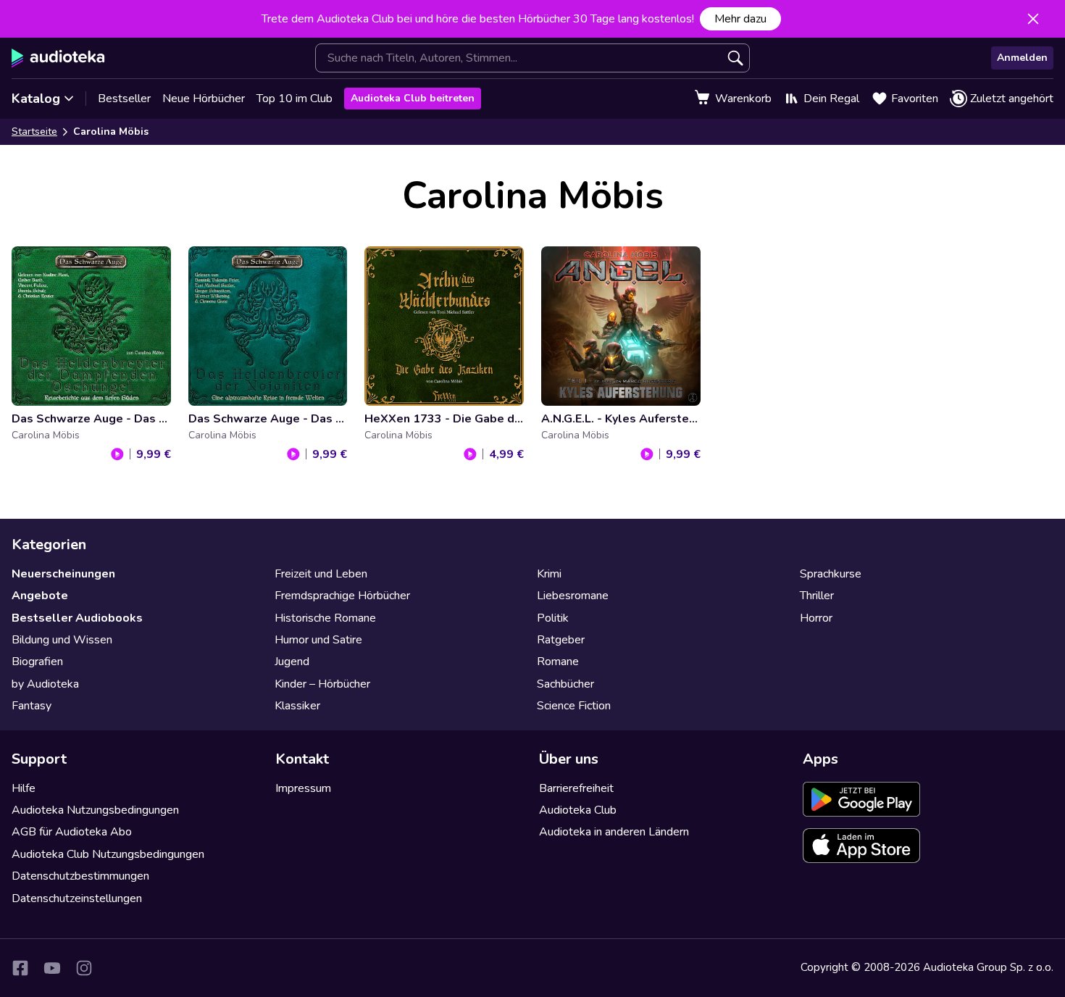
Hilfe (24, 788)
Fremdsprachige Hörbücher (342, 596)
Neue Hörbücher (203, 99)
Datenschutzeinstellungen (77, 898)
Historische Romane (325, 618)
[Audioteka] (58, 58)
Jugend (292, 661)
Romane (558, 661)
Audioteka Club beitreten (413, 98)
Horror (816, 618)
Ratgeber (561, 640)
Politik (553, 618)
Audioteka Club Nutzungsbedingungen (108, 854)
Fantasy (31, 706)
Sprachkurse (830, 574)
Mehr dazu (740, 19)
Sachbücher (565, 684)
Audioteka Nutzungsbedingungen (95, 810)
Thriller (817, 596)
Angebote (40, 596)
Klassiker (297, 706)
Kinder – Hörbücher (322, 684)
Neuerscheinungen (63, 574)
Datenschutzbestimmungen (80, 876)
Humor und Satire (318, 640)
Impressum (303, 788)
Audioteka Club (578, 810)
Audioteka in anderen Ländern (614, 832)
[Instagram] (84, 968)
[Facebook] (20, 968)
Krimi (549, 574)
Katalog (36, 98)
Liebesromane (573, 596)
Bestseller (124, 99)
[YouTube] (52, 968)
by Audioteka (45, 684)
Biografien (37, 661)
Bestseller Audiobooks (77, 618)
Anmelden (1022, 57)
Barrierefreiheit (576, 788)
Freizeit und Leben (321, 574)
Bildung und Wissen (62, 640)
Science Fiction (574, 706)
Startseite (34, 131)
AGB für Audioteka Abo (72, 832)
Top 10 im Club (294, 99)
